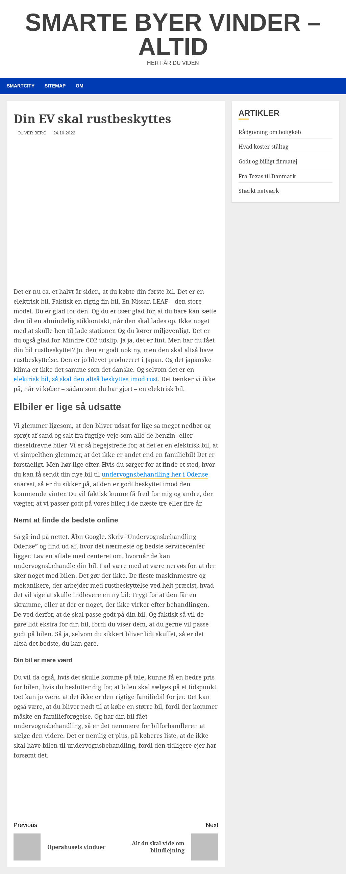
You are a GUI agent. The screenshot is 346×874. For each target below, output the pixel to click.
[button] (335, 86)
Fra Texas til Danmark (267, 176)
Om (79, 85)
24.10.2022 (64, 133)
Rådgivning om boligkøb (270, 132)
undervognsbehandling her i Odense (155, 474)
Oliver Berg (32, 133)
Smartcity (20, 85)
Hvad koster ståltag (264, 146)
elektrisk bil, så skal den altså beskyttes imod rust (86, 379)
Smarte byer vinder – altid (173, 34)
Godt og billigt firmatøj (268, 161)
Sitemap (55, 85)
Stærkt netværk (259, 191)
